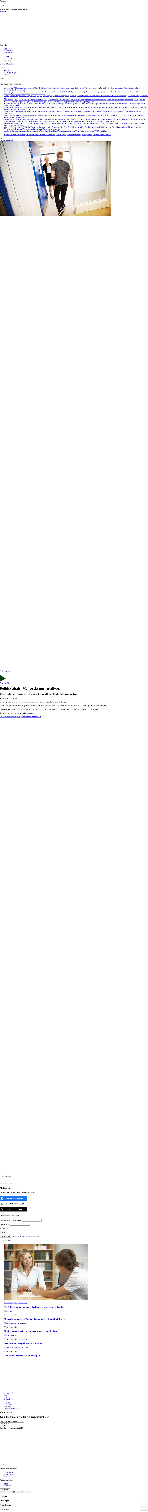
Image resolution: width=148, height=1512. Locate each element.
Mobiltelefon (128, 111)
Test (86, 127)
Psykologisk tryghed (112, 119)
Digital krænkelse (109, 92)
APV (84, 88)
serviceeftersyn (43, 123)
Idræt (83, 104)
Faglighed (65, 96)
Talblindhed (27, 127)
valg (30, 131)
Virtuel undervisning (87, 131)
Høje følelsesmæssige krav (69, 104)
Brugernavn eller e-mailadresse (10, 1220)
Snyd (90, 123)
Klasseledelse (66, 107)
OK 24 (114, 115)
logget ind (13, 1192)
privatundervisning (69, 119)
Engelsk (30, 96)
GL (5, 1397)
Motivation (8, 113)
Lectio (34, 111)
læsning (28, 111)
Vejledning (44, 131)
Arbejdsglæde (93, 88)
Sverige (13, 127)
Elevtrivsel (23, 96)
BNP (25, 90)
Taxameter (34, 127)
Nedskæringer (42, 115)
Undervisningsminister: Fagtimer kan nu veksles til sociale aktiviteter (34, 1319)
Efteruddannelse (130, 92)
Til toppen (3, 11)
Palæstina (18, 119)
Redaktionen (8, 53)
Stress (143, 123)
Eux (44, 96)
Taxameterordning (45, 127)
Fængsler (49, 96)
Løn (89, 111)
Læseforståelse (9, 111)
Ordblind (140, 115)
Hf (49, 104)
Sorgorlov (134, 123)
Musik (6, 115)
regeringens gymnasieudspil (128, 119)
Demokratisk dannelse (52, 92)
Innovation (104, 104)
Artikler (7, 56)
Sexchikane (53, 123)
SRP (139, 123)
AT (125, 88)
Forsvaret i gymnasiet (69, 100)
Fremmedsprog (112, 100)
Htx (80, 104)
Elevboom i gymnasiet (22, 94)
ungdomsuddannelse (22, 131)
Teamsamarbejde (57, 127)
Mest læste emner (6, 84)
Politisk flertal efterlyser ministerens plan (22, 1355)
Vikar (77, 131)
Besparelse (19, 90)
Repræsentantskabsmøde (12, 121)
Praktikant (59, 119)
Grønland (50, 102)
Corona (21, 92)
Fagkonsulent (57, 96)
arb (87, 88)
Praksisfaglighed (50, 119)
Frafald (103, 100)
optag (135, 115)
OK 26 (6, 71)
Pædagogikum (9, 119)
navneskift (33, 115)
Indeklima (89, 104)
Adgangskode (5, 1224)
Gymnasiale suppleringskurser (83, 102)
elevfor (6, 96)
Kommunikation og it (98, 107)
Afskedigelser (18, 88)
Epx (5, 74)
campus (15, 92)
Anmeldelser (8, 58)
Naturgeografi (14, 115)
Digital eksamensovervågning (92, 92)
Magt (93, 111)
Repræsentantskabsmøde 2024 (53, 121)
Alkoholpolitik (39, 88)
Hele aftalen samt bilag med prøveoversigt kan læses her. (20, 717)
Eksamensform (9, 94)
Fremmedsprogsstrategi (125, 100)
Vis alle (3, 1492)
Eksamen (139, 92)
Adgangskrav (9, 88)
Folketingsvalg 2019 (26, 100)
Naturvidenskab (24, 115)
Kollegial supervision (83, 107)
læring (28, 109)
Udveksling (8, 129)
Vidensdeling (52, 131)
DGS (62, 92)
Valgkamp (36, 131)
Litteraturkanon (68, 111)
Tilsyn (114, 127)
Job (5, 49)
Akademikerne (29, 88)
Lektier (44, 111)
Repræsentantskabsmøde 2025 (74, 121)
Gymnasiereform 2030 (40, 104)
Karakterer (8, 107)
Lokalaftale (77, 111)
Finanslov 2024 (98, 96)
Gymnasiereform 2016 (24, 104)
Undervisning (17, 129)
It (126, 104)
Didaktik (67, 92)
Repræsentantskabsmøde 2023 (32, 121)
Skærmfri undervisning (71, 123)
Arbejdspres (112, 88)
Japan (6, 105)
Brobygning (8, 92)
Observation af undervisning (86, 115)
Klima (73, 107)
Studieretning (18, 125)
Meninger (7, 60)
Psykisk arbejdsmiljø (97, 119)
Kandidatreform (14, 105)
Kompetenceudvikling (113, 107)
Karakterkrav (16, 107)
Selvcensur (22, 123)
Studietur (7, 127)
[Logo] (46, 43)
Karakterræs (25, 107)
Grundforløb (58, 102)
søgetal (124, 123)
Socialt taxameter (115, 123)
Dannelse (27, 92)
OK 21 (109, 115)
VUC (96, 131)
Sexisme (60, 123)
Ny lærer (57, 115)
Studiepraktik (8, 125)
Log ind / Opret (5, 1236)
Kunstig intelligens (10, 73)
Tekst (65, 127)
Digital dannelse (76, 92)
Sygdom (19, 127)
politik (29, 119)
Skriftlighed (84, 123)
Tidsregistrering (93, 127)
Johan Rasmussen (11, 698)
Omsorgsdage (127, 115)
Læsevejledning (20, 111)
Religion (142, 119)
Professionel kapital (83, 119)
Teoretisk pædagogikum (76, 127)
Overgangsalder (20, 117)
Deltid (42, 92)
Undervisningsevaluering (51, 129)
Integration (112, 104)
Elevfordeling (14, 96)
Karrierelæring (45, 107)
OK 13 (99, 115)
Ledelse (39, 111)
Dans (33, 92)
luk (1, 138)
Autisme (129, 88)
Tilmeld (3, 1426)
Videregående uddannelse (66, 131)
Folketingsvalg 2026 (55, 100)
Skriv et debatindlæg (7, 64)
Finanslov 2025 (109, 96)
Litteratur (59, 111)
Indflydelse (97, 104)
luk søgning (4, 1489)
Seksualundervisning (11, 123)
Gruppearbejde (68, 102)
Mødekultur (138, 111)
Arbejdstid (119, 88)
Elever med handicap (38, 94)
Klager (58, 107)
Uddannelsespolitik (134, 127)
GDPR (6, 102)
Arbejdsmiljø (102, 88)
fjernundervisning (121, 96)
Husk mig (5, 1228)
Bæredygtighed (9, 90)
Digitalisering (119, 92)
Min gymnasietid (118, 111)
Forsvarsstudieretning (93, 100)
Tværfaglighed (122, 127)
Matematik (99, 111)
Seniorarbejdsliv (32, 123)
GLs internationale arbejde (37, 102)
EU (41, 96)
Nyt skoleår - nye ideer (69, 115)
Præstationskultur (38, 119)
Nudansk (51, 115)
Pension (24, 119)
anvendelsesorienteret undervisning (67, 88)
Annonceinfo (8, 51)
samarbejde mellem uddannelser (106, 121)
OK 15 (104, 115)
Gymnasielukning (10, 104)
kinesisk (53, 107)
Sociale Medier (104, 123)
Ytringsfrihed (102, 131)
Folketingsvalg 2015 (11, 100)
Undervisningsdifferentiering (32, 129)
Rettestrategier (90, 121)
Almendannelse (49, 88)
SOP (128, 123)
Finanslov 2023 (87, 96)
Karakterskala (35, 107)
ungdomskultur (9, 131)
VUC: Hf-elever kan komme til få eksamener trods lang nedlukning (34, 1307)
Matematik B (107, 111)
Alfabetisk (18, 84)
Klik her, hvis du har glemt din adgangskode (26, 1236)
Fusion (136, 100)
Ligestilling (51, 111)
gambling (142, 100)
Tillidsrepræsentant (105, 127)
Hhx (52, 104)
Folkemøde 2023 (133, 96)
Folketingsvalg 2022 (40, 100)
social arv (95, 123)
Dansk (37, 92)
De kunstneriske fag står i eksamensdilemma (24, 1343)
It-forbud (142, 104)
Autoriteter (136, 88)
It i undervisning (133, 104)
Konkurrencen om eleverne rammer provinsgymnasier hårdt (31, 1331)
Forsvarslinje (81, 100)
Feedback (73, 96)
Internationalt (121, 104)
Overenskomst (9, 117)
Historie (57, 104)
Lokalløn (85, 111)
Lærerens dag (14, 109)
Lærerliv (22, 109)
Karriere (7, 1476)
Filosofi (79, 96)
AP (81, 88)
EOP (34, 96)
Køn (122, 107)
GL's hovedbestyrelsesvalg (19, 102)
